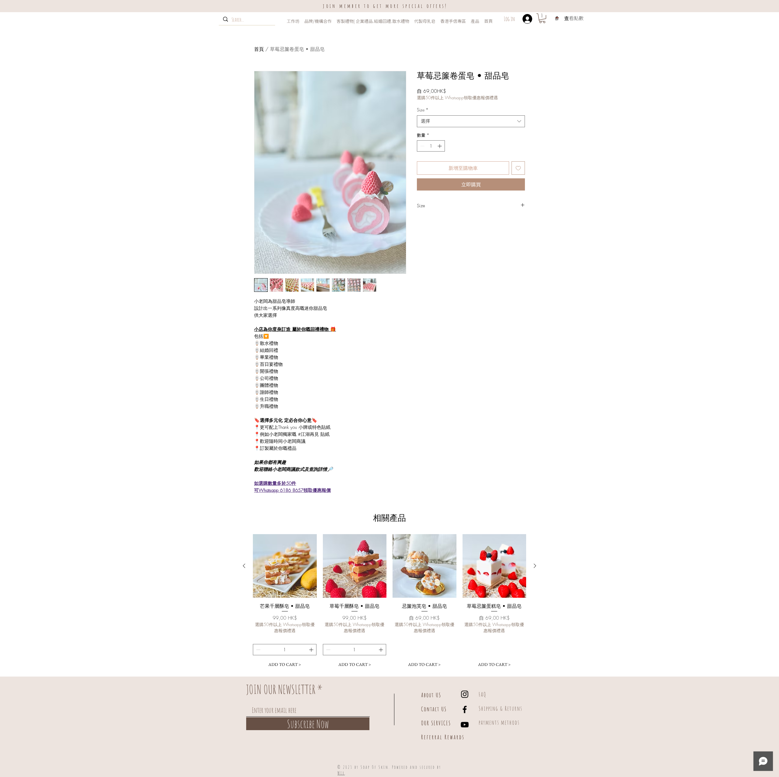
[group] (389, 602)
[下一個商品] (535, 565)
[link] (542, 18)
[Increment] (440, 146)
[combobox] (471, 121)
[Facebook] (465, 709)
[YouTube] (465, 725)
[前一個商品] (244, 565)
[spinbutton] (430, 146)
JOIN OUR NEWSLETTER (280, 689)
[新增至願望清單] (518, 168)
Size (422, 110)
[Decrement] (421, 146)
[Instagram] (465, 694)
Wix (341, 773)
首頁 (259, 49)
